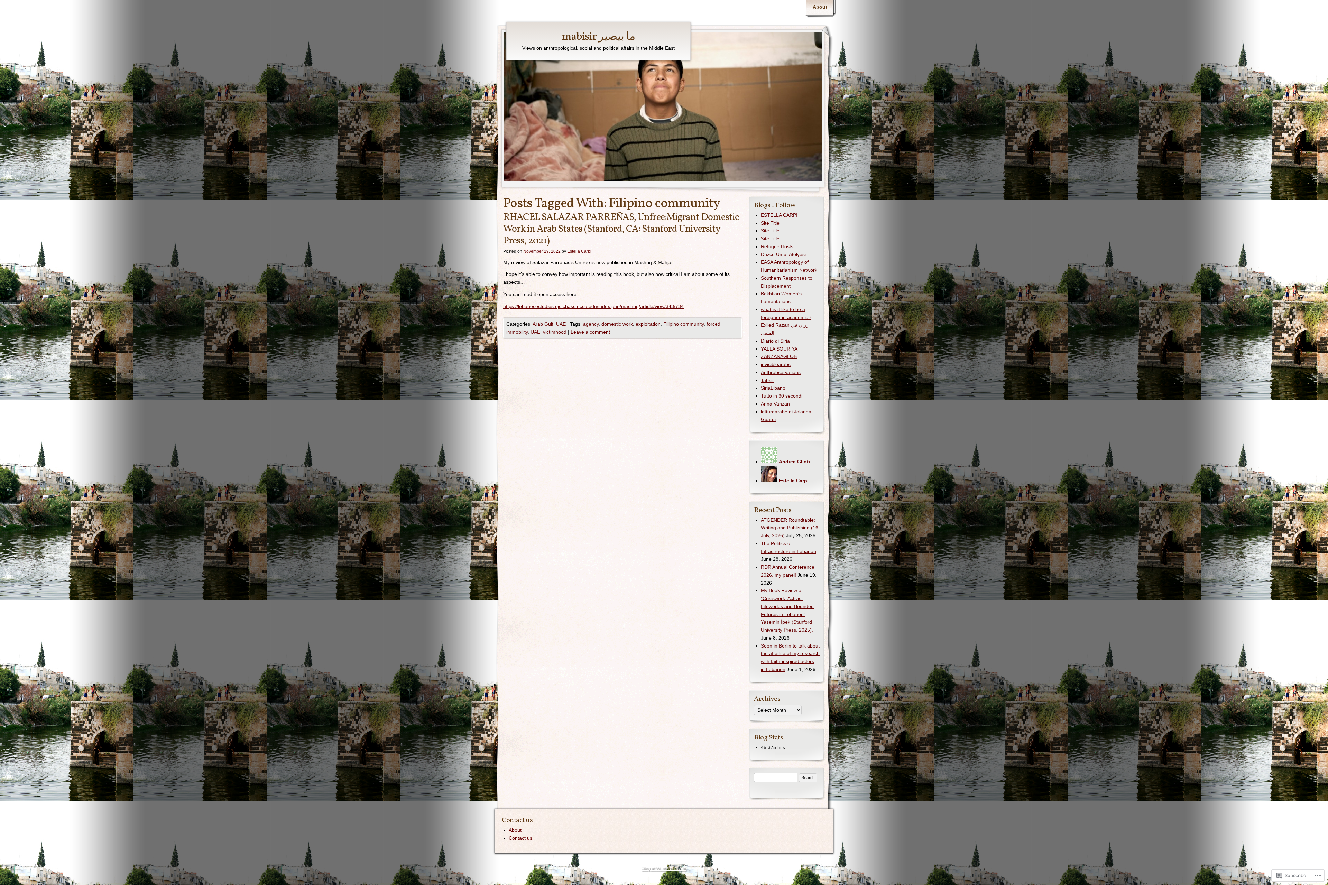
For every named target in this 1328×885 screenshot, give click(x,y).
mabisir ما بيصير (598, 37)
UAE (561, 324)
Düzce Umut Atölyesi (783, 254)
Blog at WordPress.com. (664, 868)
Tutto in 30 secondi (781, 396)
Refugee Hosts (777, 246)
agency (591, 324)
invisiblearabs (776, 364)
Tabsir (767, 380)
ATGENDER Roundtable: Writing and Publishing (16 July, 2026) (789, 528)
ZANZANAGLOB (779, 356)
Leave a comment (590, 332)
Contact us (520, 838)
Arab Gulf (543, 324)
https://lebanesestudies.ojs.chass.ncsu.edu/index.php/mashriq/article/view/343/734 (593, 306)
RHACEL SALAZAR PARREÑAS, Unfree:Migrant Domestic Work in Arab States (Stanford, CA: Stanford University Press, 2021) (621, 229)
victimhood (554, 332)
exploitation (648, 324)
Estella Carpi (579, 251)
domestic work (617, 324)
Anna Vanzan (775, 404)
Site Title (770, 223)
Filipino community (683, 324)
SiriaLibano (773, 388)
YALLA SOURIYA (779, 349)
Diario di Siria (775, 341)
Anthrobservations (781, 372)
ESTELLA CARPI (779, 215)
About (820, 7)
